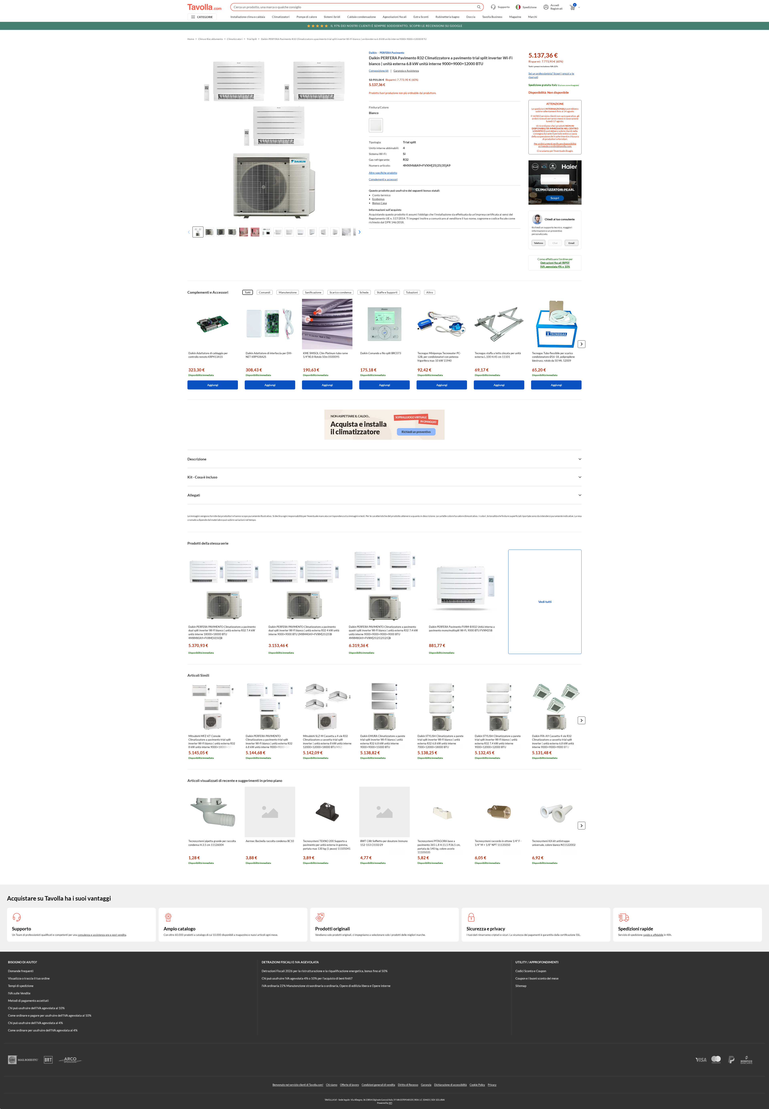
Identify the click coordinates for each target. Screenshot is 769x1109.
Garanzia (426, 1084)
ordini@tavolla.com (561, 146)
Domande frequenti (20, 971)
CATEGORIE (205, 17)
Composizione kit (379, 70)
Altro (429, 292)
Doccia (470, 16)
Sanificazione (313, 292)
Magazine (515, 16)
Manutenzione (288, 292)
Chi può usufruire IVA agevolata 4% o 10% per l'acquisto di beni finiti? (307, 978)
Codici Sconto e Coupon (530, 971)
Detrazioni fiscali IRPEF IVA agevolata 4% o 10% (555, 264)
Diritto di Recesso (408, 1084)
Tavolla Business (492, 16)
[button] (358, 232)
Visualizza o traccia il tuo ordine (29, 978)
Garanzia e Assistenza (406, 70)
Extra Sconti (421, 16)
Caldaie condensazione (361, 16)
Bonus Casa (379, 203)
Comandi (264, 292)
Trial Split (252, 38)
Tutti (248, 292)
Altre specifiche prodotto (383, 172)
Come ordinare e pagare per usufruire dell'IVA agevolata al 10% (49, 1015)
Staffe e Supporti (387, 292)
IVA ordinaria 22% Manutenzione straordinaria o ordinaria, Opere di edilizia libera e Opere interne (326, 986)
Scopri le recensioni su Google (396, 25)
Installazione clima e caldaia (247, 16)
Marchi (532, 16)
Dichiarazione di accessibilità (450, 1084)
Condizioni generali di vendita (378, 1084)
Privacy (492, 1084)
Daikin (373, 52)
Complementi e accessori (383, 179)
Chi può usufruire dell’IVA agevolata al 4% (35, 1023)
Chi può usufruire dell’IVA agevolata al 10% (36, 1008)
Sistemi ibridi (332, 16)
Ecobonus (378, 199)
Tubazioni (412, 292)
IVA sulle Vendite (19, 993)
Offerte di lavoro (349, 1084)
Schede (364, 292)
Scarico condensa (340, 292)
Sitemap (520, 986)
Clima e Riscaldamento (210, 38)
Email (571, 243)
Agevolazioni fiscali (395, 16)
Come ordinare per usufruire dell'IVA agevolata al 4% (43, 1030)
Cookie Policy (477, 1084)
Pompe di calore (307, 16)
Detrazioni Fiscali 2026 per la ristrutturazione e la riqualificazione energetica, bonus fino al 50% (325, 971)
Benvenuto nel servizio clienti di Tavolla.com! (298, 1084)
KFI (390, 1103)
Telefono (538, 243)
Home (190, 38)
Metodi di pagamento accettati (28, 1000)
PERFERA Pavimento (392, 52)
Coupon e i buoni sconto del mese (537, 978)
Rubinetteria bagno (447, 16)
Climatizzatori (281, 16)
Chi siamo (331, 1084)
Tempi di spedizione (20, 986)
